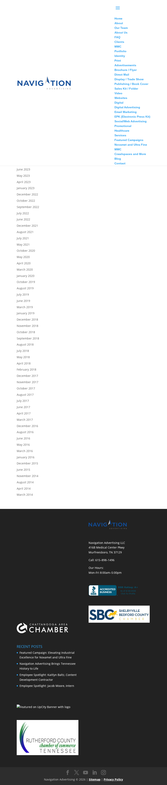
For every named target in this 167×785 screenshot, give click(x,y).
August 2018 (25, 344)
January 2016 (25, 457)
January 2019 (25, 313)
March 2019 (25, 307)
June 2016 (23, 438)
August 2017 (25, 395)
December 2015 (27, 463)
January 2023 (25, 188)
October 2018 (26, 332)
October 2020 (26, 251)
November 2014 (27, 476)
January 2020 (25, 276)
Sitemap (94, 779)
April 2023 (24, 182)
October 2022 (26, 201)
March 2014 (25, 495)
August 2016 (25, 432)
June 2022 (23, 219)
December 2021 (27, 226)
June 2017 (23, 407)
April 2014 (24, 488)
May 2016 (23, 445)
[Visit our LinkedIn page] (94, 772)
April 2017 (24, 413)
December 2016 (27, 426)
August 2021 (25, 232)
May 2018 (23, 357)
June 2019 (23, 301)
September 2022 (28, 207)
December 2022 (27, 194)
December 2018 (27, 319)
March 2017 (25, 420)
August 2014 (25, 482)
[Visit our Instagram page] (103, 772)
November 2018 (27, 326)
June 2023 (23, 169)
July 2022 (23, 213)
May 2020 (23, 257)
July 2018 (23, 351)
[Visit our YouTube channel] (85, 772)
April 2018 (24, 363)
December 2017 (27, 376)
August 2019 (25, 288)
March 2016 (25, 451)
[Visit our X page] (76, 772)
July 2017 (23, 401)
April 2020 (24, 263)
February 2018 (26, 369)
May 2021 (23, 244)
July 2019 (23, 294)
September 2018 (28, 338)
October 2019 (26, 282)
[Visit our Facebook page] (67, 772)
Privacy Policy (113, 779)
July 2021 (23, 238)
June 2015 (23, 470)
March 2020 (25, 269)
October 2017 (26, 388)
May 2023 (23, 176)
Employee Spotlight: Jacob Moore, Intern (47, 686)
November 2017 (27, 382)
